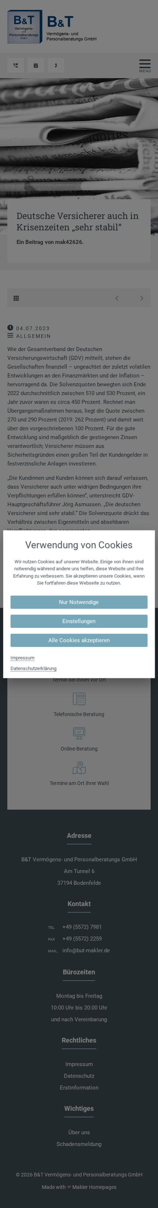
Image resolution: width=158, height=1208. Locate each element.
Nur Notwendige (79, 602)
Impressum (23, 657)
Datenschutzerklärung (34, 668)
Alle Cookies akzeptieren (78, 640)
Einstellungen (79, 621)
